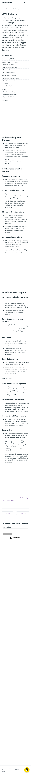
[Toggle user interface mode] (24, 2)
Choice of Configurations (10, 70)
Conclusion (5, 100)
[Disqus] (15, 568)
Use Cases (4, 89)
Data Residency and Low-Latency (12, 81)
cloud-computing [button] (24, 498)
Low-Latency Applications (10, 94)
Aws (8, 9)
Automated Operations (9, 72)
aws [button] (5, 498)
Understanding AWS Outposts (10, 59)
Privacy (4, 768)
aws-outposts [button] (10, 500)
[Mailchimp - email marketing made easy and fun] (12, 538)
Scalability (6, 83)
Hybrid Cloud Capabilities (10, 67)
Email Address (7, 527)
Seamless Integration (8, 64)
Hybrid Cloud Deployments (10, 97)
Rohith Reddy (18, 770)
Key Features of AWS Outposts (10, 62)
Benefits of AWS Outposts (9, 76)
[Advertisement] (15, 118)
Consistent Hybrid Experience (11, 78)
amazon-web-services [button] (13, 498)
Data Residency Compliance (10, 92)
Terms (13, 768)
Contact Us (8, 768)
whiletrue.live (7, 2)
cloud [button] (4, 500)
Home (3, 9)
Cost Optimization (8, 86)
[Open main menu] (28, 2)
